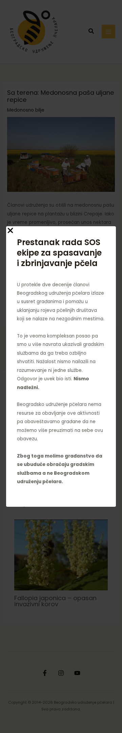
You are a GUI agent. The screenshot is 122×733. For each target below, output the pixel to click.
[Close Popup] (10, 231)
